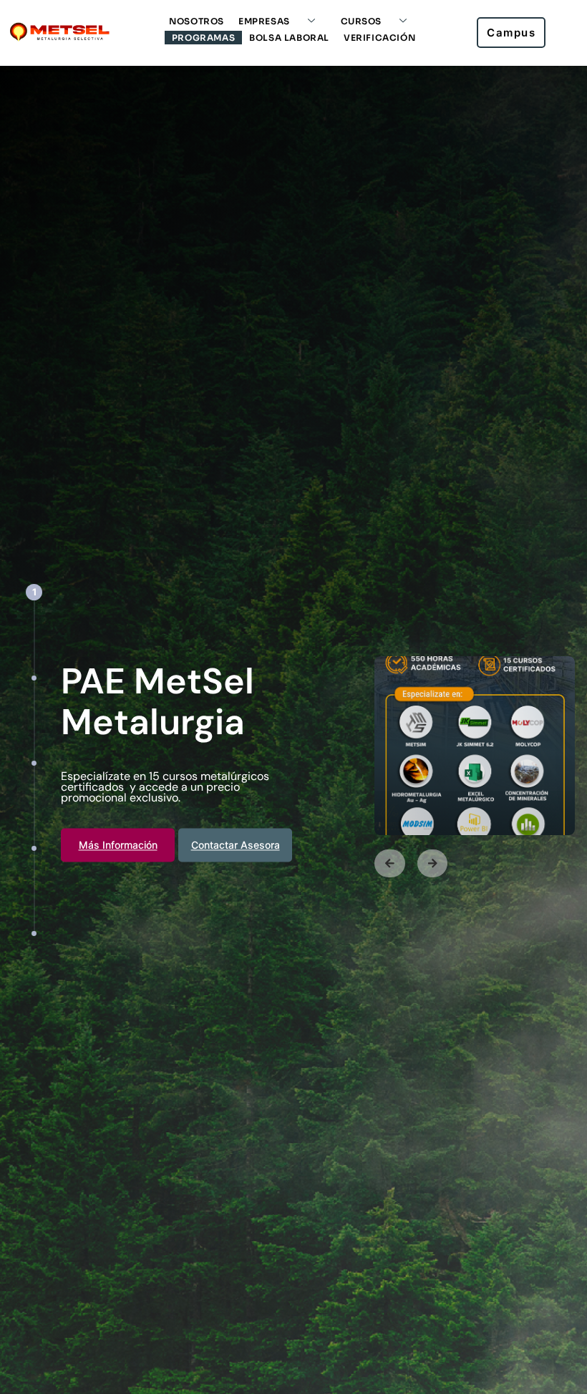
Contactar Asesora (235, 845)
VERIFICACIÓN (379, 37)
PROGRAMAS (203, 37)
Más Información (118, 845)
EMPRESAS (264, 21)
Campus (511, 32)
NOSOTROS (196, 21)
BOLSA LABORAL (289, 37)
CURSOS (361, 21)
